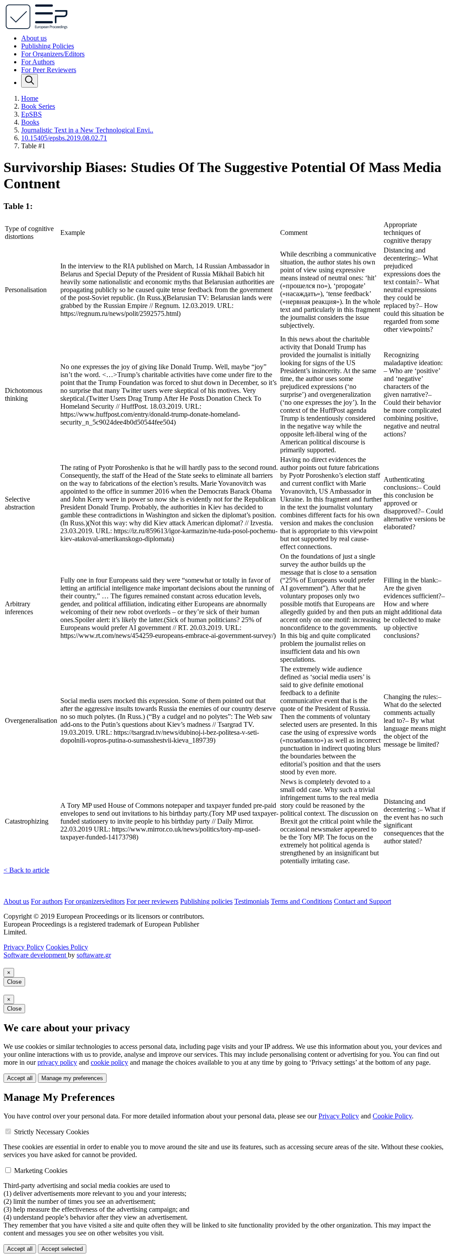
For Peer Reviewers (48, 69)
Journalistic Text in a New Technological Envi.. (87, 130)
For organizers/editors (94, 901)
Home (29, 98)
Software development (36, 955)
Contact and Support (362, 901)
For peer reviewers (152, 901)
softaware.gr (94, 955)
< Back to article (26, 870)
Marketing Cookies (40, 1170)
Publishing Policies (47, 46)
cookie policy (109, 1062)
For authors (47, 901)
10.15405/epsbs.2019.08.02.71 (64, 138)
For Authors (38, 62)
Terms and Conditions (301, 901)
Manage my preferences (72, 1078)
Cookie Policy (392, 1116)
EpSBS (31, 114)
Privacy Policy (24, 947)
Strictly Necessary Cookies (51, 1132)
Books (30, 122)
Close (14, 981)
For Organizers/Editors (53, 54)
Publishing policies (206, 901)
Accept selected (62, 1249)
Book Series (38, 106)
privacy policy (57, 1062)
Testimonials (251, 901)
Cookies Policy (67, 947)
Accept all (20, 1078)
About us (34, 38)
